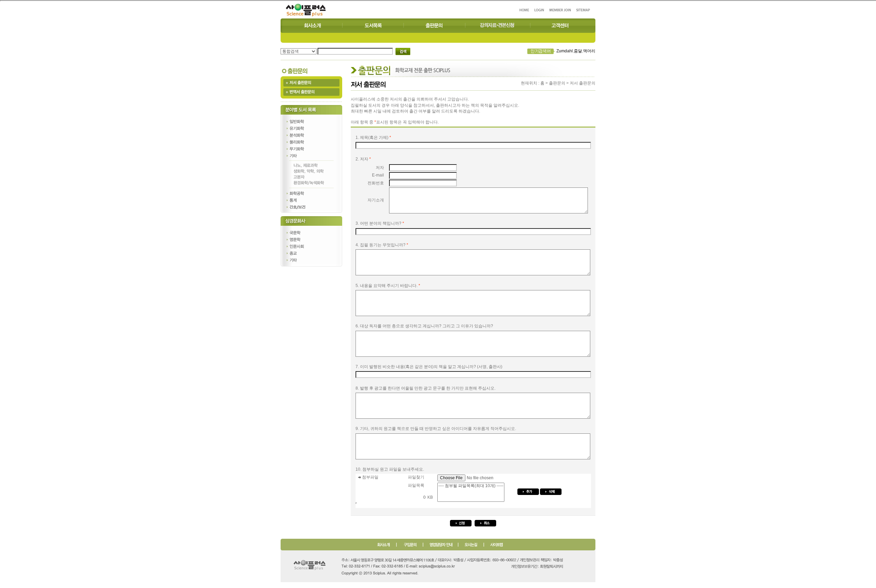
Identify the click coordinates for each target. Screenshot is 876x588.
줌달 (578, 51)
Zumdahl (564, 51)
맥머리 (589, 51)
